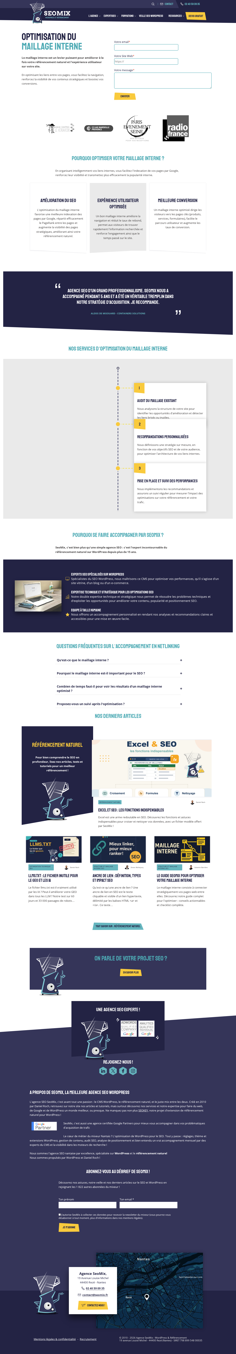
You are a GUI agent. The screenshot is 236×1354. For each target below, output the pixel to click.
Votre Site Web (124, 56)
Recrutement (88, 1339)
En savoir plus (131, 972)
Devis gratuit (196, 16)
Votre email (122, 42)
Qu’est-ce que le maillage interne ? (83, 660)
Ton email (127, 1199)
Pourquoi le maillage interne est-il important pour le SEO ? (101, 673)
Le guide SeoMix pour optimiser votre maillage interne (180, 878)
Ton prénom (66, 1199)
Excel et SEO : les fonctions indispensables (131, 810)
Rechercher (153, 4)
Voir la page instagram (133, 1071)
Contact (169, 4)
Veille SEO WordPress (151, 16)
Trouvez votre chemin (158, 1290)
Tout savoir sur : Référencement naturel (118, 926)
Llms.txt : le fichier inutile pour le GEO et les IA (53, 878)
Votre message (124, 70)
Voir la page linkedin (103, 1071)
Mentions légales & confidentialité (55, 1339)
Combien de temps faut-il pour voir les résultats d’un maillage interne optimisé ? (109, 688)
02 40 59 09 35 (192, 4)
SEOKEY (143, 1110)
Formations (127, 16)
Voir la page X (113, 1071)
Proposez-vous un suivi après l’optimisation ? (91, 704)
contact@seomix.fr (95, 1295)
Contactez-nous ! (96, 1305)
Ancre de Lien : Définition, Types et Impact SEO (117, 878)
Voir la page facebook (123, 1071)
